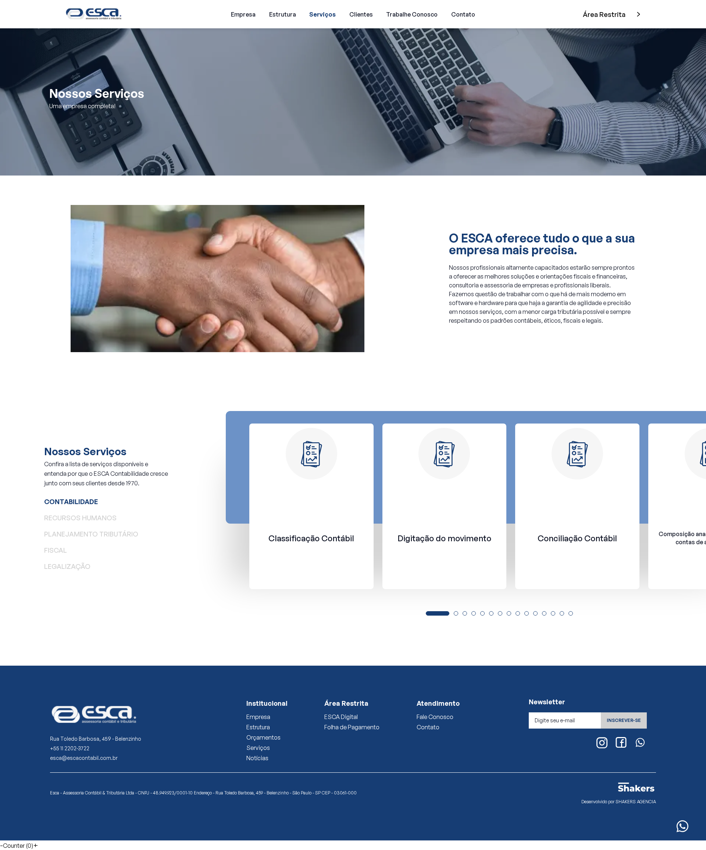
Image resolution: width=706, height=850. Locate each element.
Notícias (257, 758)
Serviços (322, 14)
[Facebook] (621, 742)
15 (571, 614)
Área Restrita (604, 14)
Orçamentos (263, 737)
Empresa (243, 14)
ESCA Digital (341, 716)
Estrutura (282, 14)
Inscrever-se (624, 720)
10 (527, 614)
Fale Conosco (435, 716)
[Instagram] (601, 743)
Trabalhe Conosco (412, 14)
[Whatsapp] (640, 742)
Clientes (361, 14)
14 (562, 614)
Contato (463, 14)
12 (544, 614)
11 (535, 614)
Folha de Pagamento (351, 727)
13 (553, 614)
